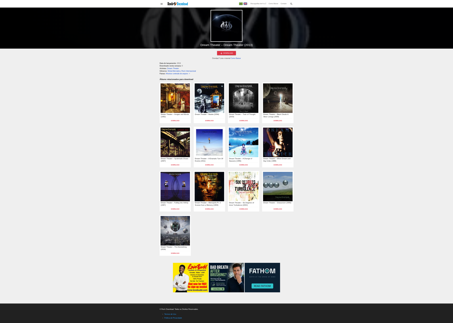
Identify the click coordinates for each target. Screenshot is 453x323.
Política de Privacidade (173, 318)
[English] (245, 3)
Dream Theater (173, 68)
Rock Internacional (188, 71)
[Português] (241, 3)
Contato (284, 3)
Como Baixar (273, 3)
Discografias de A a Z (258, 3)
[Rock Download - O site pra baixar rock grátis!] (178, 4)
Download (175, 121)
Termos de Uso (170, 314)
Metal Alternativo (174, 71)
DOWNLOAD (228, 53)
